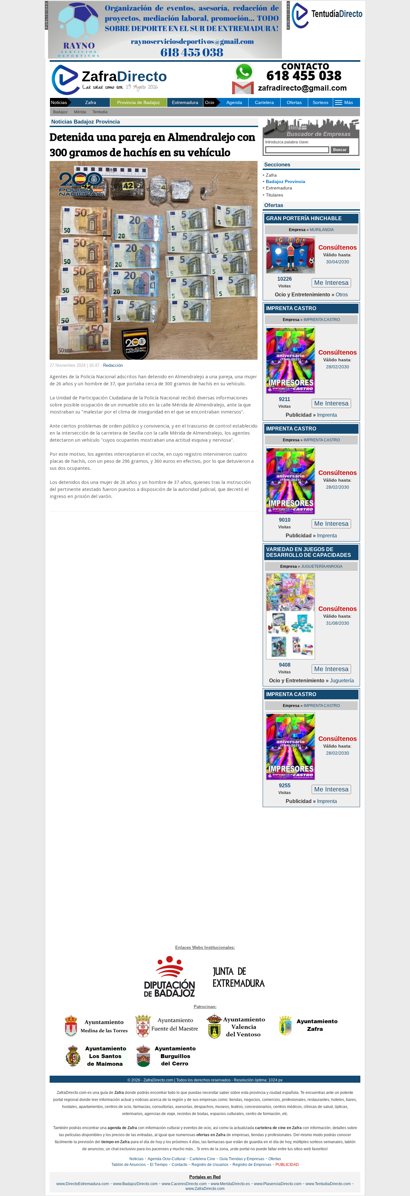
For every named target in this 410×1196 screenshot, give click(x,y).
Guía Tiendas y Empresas (241, 1159)
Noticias (136, 1159)
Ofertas (294, 102)
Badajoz (60, 112)
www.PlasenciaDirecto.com (277, 1184)
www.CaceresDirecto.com (184, 1184)
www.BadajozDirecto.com (135, 1184)
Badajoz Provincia (285, 181)
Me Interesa (331, 282)
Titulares (274, 194)
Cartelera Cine (202, 1159)
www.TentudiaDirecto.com (328, 1184)
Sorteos (320, 102)
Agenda (234, 102)
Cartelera (264, 102)
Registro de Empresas (252, 1164)
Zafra (90, 102)
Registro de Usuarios (210, 1164)
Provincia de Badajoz (138, 102)
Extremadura (185, 102)
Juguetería (342, 680)
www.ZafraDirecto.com (205, 1188)
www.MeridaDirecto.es (230, 1184)
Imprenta (327, 415)
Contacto (179, 1164)
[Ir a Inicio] (66, 94)
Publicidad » (301, 415)
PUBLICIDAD (287, 1164)
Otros (342, 294)
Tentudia (100, 112)
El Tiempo (159, 1164)
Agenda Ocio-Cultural (166, 1159)
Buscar (340, 150)
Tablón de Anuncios (128, 1164)
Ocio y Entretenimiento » (305, 294)
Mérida (80, 112)
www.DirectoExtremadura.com (82, 1184)
